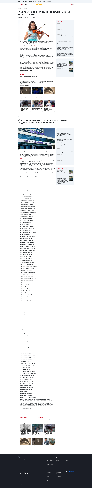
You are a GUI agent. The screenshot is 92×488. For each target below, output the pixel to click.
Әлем (47, 480)
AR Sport (39, 1)
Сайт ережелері (58, 476)
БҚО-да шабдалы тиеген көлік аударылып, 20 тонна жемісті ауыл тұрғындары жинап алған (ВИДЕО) (62, 65)
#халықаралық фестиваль (32, 76)
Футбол (57, 459)
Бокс (57, 461)
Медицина (67, 459)
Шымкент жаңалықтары (50, 461)
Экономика (48, 475)
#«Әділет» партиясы (27, 414)
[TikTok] (23, 473)
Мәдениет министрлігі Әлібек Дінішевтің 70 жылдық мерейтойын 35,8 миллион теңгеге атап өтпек (28, 82)
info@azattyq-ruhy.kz (21, 481)
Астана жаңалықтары (50, 459)
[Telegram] (25, 473)
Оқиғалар (48, 477)
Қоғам (44, 1)
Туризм (67, 460)
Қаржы (30, 1)
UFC (57, 463)
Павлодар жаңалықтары (51, 463)
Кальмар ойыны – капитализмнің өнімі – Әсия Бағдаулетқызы (45, 82)
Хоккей (57, 460)
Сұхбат (48, 479)
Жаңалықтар (25, 1)
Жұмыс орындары (59, 477)
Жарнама (57, 475)
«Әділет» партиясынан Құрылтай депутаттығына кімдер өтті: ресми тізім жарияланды (64, 26)
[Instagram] (20, 473)
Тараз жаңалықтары (50, 464)
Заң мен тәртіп (49, 1)
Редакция (58, 473)
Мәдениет (25, 8)
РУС (73, 4)
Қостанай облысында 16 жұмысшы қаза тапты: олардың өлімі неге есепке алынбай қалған (65, 36)
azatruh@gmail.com (21, 480)
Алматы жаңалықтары (50, 460)
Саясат (32, 116)
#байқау (21, 76)
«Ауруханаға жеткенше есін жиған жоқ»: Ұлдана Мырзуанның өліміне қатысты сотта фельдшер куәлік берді (65, 54)
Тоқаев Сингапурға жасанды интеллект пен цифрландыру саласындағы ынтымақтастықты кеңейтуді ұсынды (27, 420)
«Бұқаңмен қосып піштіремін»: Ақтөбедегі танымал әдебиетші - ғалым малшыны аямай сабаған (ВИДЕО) (65, 48)
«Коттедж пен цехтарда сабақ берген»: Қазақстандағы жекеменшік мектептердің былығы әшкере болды (65, 42)
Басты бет (19, 1)
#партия (21, 414)
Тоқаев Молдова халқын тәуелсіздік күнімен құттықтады (45, 420)
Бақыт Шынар (21, 116)
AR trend (34, 1)
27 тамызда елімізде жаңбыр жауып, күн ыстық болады (64, 31)
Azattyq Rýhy (34, 45)
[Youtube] (27, 473)
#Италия (25, 76)
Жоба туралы (58, 472)
